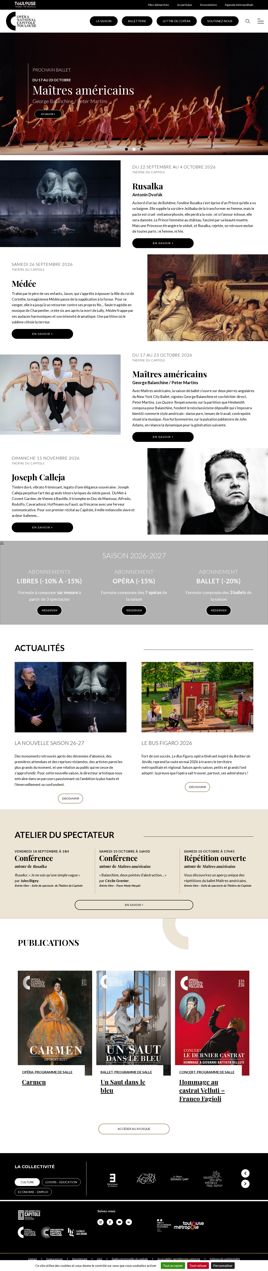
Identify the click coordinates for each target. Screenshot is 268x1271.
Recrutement (79, 1259)
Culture (27, 1182)
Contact (32, 1259)
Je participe (184, 4)
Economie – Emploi (33, 1192)
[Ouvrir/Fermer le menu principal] (260, 21)
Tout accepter (173, 1265)
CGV (99, 1259)
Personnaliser (223, 1265)
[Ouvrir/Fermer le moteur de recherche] (247, 21)
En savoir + (163, 243)
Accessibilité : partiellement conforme (178, 1259)
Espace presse (54, 1259)
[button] (126, 149)
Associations (208, 4)
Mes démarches (158, 4)
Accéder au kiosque (134, 1129)
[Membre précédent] (245, 1173)
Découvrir (70, 798)
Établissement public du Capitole (130, 1259)
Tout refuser (198, 1265)
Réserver (49, 610)
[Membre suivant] (245, 1184)
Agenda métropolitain (239, 4)
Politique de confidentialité (225, 1259)
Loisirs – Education (61, 1182)
